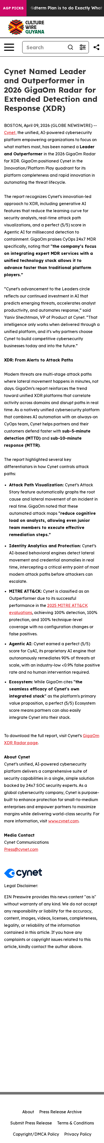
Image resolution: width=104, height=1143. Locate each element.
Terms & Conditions (75, 1122)
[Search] (70, 47)
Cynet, (10, 132)
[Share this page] (96, 47)
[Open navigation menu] (9, 47)
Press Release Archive (60, 1111)
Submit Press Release (31, 1122)
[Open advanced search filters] (82, 47)
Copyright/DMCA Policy (36, 1134)
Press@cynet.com (21, 849)
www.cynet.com (63, 820)
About (28, 1111)
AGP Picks (13, 8)
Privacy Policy (77, 1134)
